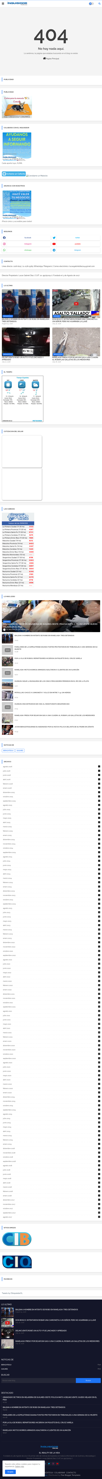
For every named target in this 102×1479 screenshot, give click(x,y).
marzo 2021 (51, 1033)
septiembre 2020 (51, 1058)
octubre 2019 (51, 1105)
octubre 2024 (51, 848)
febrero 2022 (51, 985)
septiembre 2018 (51, 1161)
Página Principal (52, 59)
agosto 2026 (51, 767)
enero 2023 (51, 938)
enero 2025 (51, 835)
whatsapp (27, 250)
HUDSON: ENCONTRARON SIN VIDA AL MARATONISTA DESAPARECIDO (42, 704)
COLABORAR (59, 1473)
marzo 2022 (51, 981)
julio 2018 (51, 1170)
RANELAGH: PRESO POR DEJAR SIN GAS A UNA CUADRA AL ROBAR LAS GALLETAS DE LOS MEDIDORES (75, 358)
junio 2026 (51, 775)
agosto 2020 (51, 1063)
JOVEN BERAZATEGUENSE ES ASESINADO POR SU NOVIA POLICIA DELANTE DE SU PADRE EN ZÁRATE (54, 727)
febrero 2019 (51, 1140)
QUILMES (20, 750)
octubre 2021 (51, 1003)
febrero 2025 (51, 831)
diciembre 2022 (51, 942)
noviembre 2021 (51, 998)
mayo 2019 (51, 1127)
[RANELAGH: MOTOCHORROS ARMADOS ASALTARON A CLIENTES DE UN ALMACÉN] (7, 673)
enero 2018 (51, 1196)
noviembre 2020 (51, 1050)
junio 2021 (51, 1020)
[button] (99, 3)
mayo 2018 (51, 1178)
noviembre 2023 (51, 895)
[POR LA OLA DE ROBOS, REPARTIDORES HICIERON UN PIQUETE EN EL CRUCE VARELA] (7, 661)
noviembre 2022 (51, 947)
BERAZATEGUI (8, 750)
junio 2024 (51, 865)
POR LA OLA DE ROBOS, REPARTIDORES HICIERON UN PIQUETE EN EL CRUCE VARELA (48, 658)
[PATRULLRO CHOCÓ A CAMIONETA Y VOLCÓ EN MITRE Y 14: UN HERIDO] (7, 696)
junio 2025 (51, 814)
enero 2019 (51, 1144)
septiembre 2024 (51, 852)
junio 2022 (51, 968)
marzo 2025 (51, 827)
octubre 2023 (51, 900)
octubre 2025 (51, 797)
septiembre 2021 (51, 1007)
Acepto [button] (10, 1472)
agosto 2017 (51, 1217)
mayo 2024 (51, 869)
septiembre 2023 (51, 904)
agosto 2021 (51, 1011)
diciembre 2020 (51, 1045)
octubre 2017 (51, 1208)
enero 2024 (51, 887)
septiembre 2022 (51, 955)
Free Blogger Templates (70, 1475)
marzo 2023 (51, 930)
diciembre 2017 (51, 1200)
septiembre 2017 (51, 1213)
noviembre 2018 (51, 1153)
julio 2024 (51, 861)
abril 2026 (51, 779)
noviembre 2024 (51, 844)
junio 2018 (51, 1174)
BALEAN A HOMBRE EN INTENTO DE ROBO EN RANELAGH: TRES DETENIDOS (25, 320)
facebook (28, 238)
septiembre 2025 (51, 801)
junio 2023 (51, 917)
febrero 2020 (51, 1088)
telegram (77, 250)
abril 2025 (51, 822)
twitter (77, 238)
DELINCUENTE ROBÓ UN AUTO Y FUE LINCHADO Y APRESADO (23, 358)
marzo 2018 (51, 1187)
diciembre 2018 (51, 1148)
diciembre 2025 (51, 792)
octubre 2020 (51, 1054)
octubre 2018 (51, 1157)
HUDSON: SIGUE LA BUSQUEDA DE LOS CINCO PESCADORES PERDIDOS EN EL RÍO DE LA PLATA (52, 681)
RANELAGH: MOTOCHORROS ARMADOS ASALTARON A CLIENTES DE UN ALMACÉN (47, 670)
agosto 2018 (51, 1165)
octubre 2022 (51, 951)
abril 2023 (51, 925)
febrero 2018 (51, 1191)
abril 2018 (51, 1183)
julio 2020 (51, 1067)
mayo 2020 (51, 1075)
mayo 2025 (51, 818)
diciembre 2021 (51, 994)
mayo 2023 (51, 921)
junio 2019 (51, 1123)
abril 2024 (51, 874)
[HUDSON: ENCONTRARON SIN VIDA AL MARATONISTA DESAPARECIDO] (7, 707)
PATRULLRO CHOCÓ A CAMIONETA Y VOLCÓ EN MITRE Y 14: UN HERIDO (43, 692)
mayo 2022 (51, 973)
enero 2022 (51, 990)
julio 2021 (51, 1015)
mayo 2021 (51, 1024)
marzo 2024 (51, 878)
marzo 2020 (51, 1084)
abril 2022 (51, 977)
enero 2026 (51, 788)
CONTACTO (71, 1473)
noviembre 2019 (51, 1101)
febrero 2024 (51, 882)
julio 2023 (51, 912)
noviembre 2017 (51, 1204)
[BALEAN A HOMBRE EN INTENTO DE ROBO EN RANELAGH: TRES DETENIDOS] (7, 639)
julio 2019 (51, 1118)
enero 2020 (51, 1093)
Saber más (19, 1466)
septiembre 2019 (51, 1110)
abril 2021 (51, 1028)
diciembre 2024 (51, 839)
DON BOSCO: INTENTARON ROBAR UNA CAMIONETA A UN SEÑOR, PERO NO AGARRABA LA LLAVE (74, 320)
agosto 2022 (51, 960)
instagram (27, 244)
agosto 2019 (51, 1114)
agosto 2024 (51, 857)
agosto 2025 (51, 805)
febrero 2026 (51, 784)
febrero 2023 (51, 934)
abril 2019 (51, 1131)
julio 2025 (51, 809)
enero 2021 (51, 1041)
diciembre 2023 (51, 891)
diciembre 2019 (51, 1097)
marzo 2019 (51, 1135)
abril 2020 (51, 1080)
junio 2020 (51, 1071)
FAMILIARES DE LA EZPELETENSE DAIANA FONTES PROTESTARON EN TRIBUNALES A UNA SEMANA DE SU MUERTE (56, 648)
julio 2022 (51, 964)
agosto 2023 (51, 908)
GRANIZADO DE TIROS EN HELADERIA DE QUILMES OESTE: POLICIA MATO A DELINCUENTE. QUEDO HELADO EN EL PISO (50, 1398)
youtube (78, 244)
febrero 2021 (51, 1037)
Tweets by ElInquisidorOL (12, 1293)
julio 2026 (51, 771)
